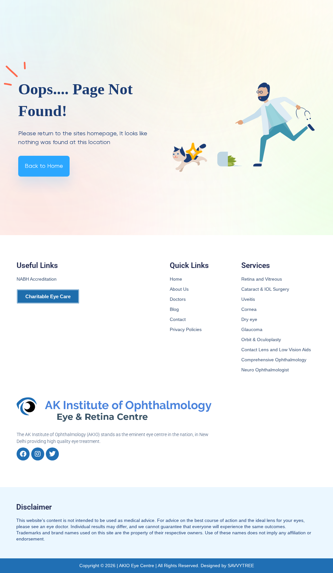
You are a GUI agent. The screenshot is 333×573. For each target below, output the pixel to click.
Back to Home (44, 166)
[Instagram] (37, 453)
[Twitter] (52, 453)
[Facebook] (23, 453)
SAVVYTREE (241, 565)
